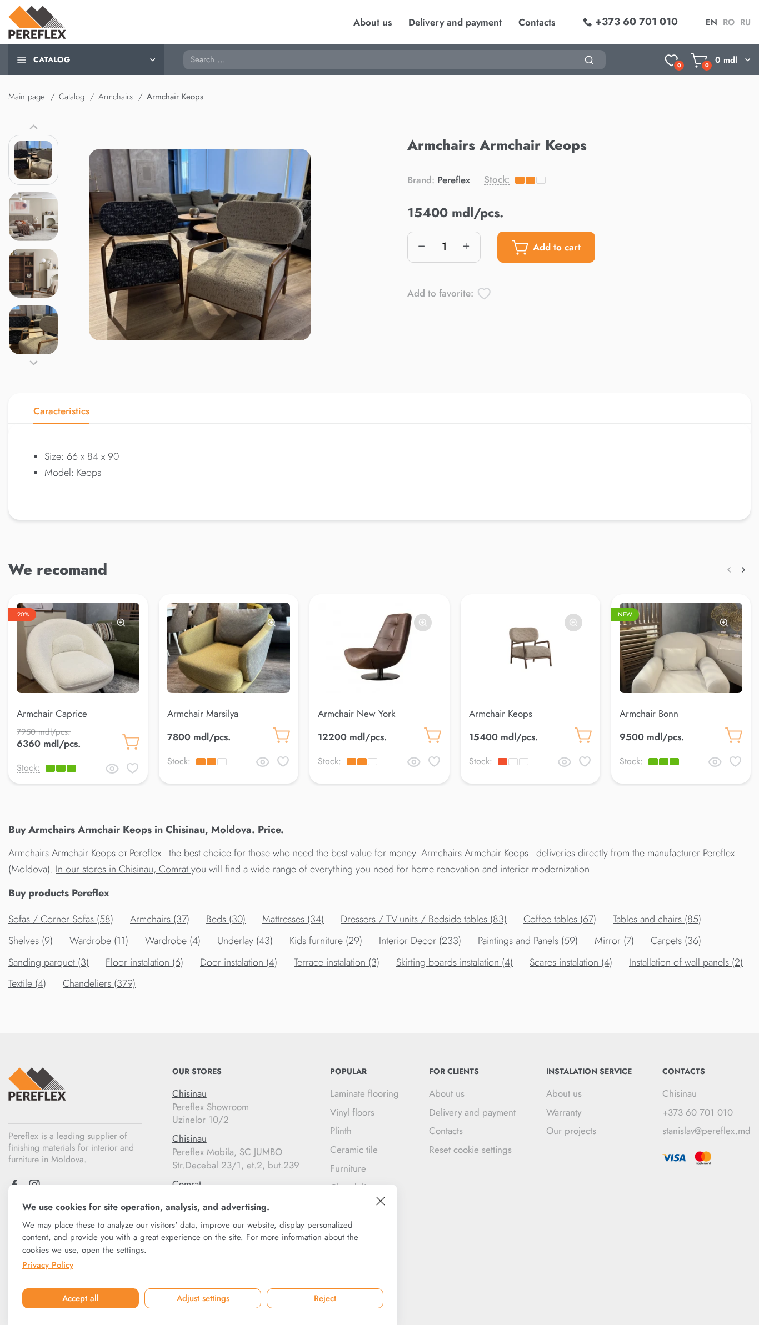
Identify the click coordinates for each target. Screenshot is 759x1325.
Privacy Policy (47, 1265)
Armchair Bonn (649, 713)
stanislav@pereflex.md (706, 1130)
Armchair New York (356, 713)
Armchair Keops (500, 713)
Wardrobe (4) (173, 940)
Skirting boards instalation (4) (454, 962)
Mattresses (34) (293, 919)
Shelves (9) (30, 940)
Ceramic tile (354, 1149)
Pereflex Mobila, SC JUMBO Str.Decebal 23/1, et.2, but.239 (235, 1152)
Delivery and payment (455, 22)
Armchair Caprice (52, 713)
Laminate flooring (364, 1093)
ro (729, 22)
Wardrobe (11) (98, 940)
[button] (33, 126)
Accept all (80, 1298)
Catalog (71, 97)
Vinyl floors (352, 1112)
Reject (325, 1298)
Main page (26, 97)
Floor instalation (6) (144, 962)
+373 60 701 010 (697, 1112)
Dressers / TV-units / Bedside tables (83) (424, 919)
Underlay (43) (245, 940)
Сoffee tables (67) (559, 919)
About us (372, 22)
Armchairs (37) (159, 919)
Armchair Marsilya (202, 713)
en (711, 22)
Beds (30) (226, 919)
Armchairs (115, 97)
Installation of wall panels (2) (686, 962)
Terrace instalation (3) (336, 962)
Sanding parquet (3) (48, 962)
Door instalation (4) (238, 962)
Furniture (348, 1168)
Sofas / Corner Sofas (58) (60, 919)
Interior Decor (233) (420, 940)
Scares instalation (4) (571, 962)
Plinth (341, 1130)
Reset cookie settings (470, 1149)
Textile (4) (27, 983)
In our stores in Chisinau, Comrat (123, 869)
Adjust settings (203, 1298)
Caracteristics (61, 411)
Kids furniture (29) (325, 940)
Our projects (571, 1130)
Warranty (563, 1112)
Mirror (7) (614, 940)
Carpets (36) (676, 940)
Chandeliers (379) (99, 983)
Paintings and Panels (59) (528, 940)
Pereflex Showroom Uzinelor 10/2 (210, 1107)
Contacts (536, 22)
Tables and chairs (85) (657, 919)
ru (745, 22)
